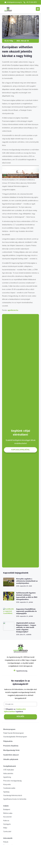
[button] (38, 9)
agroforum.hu (13, 310)
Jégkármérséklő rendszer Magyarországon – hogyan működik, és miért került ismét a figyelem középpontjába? (26, 627)
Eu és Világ (9, 41)
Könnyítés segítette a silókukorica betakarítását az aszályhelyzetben (27, 581)
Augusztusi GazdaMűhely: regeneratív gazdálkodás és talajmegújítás (26, 611)
